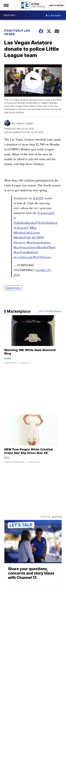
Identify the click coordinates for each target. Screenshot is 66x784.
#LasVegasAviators (39, 242)
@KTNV (38, 198)
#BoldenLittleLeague (27, 232)
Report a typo (13, 287)
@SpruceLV (21, 227)
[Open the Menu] (6, 5)
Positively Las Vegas (17, 32)
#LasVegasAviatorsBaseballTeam (34, 247)
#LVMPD (38, 237)
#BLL (33, 227)
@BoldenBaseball (25, 222)
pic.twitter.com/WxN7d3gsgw (32, 257)
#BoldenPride (22, 237)
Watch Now (56, 5)
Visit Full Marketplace (50, 311)
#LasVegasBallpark (26, 252)
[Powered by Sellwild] (57, 517)
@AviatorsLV (45, 213)
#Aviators (20, 242)
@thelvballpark (48, 222)
